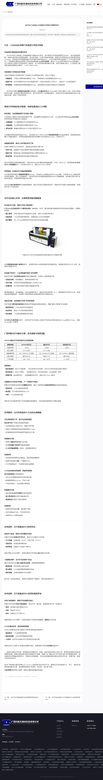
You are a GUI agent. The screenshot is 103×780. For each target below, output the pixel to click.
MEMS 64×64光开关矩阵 (21, 752)
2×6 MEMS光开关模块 (58, 762)
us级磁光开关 (17, 757)
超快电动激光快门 (90, 757)
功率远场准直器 (53, 767)
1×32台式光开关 (78, 752)
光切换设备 (80, 757)
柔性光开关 (43, 754)
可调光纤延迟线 (80, 764)
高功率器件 (60, 731)
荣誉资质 (67, 4)
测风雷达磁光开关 (36, 762)
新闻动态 (59, 4)
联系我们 (89, 4)
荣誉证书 (74, 725)
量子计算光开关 (62, 759)
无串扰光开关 (89, 752)
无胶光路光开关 (27, 757)
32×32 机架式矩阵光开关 (51, 752)
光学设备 (59, 734)
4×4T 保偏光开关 (6, 757)
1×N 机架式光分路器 (32, 754)
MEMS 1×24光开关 (7, 752)
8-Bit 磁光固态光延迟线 (85, 762)
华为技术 (17, 742)
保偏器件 (59, 728)
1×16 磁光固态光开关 (27, 764)
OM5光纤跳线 (63, 767)
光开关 (59, 725)
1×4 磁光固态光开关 (39, 749)
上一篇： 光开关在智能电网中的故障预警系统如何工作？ (22, 698)
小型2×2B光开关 (38, 759)
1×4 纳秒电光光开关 (40, 764)
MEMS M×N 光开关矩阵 (93, 754)
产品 (53, 4)
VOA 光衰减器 (18, 762)
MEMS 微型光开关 (53, 764)
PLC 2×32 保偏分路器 (17, 767)
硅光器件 (26, 762)
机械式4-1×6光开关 (71, 762)
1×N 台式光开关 (86, 767)
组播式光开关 (98, 752)
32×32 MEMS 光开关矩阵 (78, 754)
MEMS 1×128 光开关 (36, 752)
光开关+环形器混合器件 (67, 764)
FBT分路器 (29, 767)
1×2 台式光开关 (77, 749)
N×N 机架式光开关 (65, 749)
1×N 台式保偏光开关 (52, 749)
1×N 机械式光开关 (50, 759)
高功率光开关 (14, 749)
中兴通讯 (11, 742)
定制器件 (59, 737)
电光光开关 (5, 764)
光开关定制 (5, 749)
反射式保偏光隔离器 (83, 759)
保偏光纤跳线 (5, 759)
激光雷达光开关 (20, 754)
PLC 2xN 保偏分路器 (25, 749)
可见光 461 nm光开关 (92, 764)
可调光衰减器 (5, 767)
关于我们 (74, 4)
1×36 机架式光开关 (17, 759)
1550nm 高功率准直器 (66, 752)
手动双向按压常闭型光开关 (54, 757)
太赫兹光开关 (65, 754)
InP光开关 (86, 749)
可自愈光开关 (28, 759)
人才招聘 (81, 4)
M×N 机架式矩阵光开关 (40, 767)
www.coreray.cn (27, 665)
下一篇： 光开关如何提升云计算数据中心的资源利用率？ (63, 698)
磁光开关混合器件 (75, 767)
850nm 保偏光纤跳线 (7, 770)
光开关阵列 (46, 762)
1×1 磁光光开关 (15, 764)
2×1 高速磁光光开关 (53, 754)
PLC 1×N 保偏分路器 (7, 754)
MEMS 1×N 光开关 (69, 757)
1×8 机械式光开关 (7, 762)
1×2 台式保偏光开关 (39, 757)
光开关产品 (45, 665)
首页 (48, 4)
